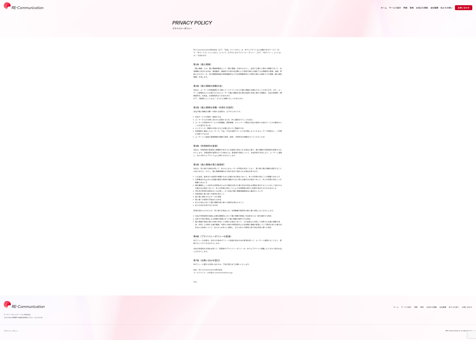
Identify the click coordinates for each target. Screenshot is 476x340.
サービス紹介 (395, 7)
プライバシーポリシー (11, 331)
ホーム (384, 7)
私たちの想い (447, 7)
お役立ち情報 (422, 7)
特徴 (405, 7)
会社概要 (434, 7)
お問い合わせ (464, 7)
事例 (412, 7)
